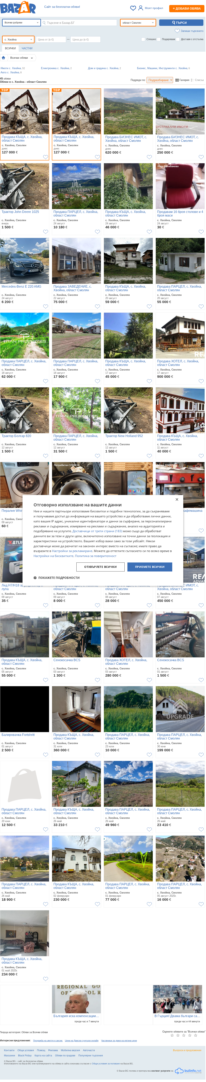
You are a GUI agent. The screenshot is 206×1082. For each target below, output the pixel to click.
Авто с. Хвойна (11, 72)
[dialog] (103, 540)
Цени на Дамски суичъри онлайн (81, 1040)
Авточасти (89, 1050)
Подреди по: (138, 80)
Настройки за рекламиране (72, 551)
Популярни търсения (90, 1055)
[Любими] (133, 8)
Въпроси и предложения (187, 1050)
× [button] (176, 499)
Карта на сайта (43, 1055)
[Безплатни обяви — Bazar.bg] (18, 8)
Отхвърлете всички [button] (100, 567)
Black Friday (25, 1055)
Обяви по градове (65, 1055)
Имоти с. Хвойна (13, 68)
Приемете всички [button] (150, 567)
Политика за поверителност (95, 556)
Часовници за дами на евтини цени (119, 1040)
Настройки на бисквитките (53, 556)
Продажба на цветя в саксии (48, 1040)
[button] (57, 577)
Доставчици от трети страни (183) (97, 531)
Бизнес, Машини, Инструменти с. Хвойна (163, 68)
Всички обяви (19, 57)
